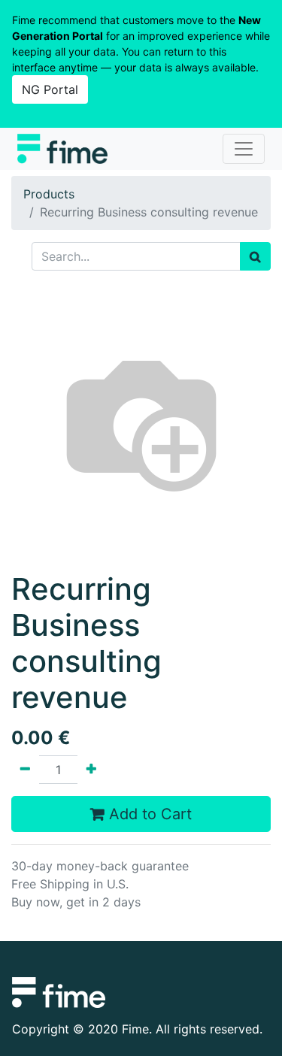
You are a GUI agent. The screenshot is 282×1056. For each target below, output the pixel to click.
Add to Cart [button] (148, 814)
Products (48, 193)
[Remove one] (25, 769)
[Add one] (91, 769)
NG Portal (50, 89)
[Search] (255, 256)
